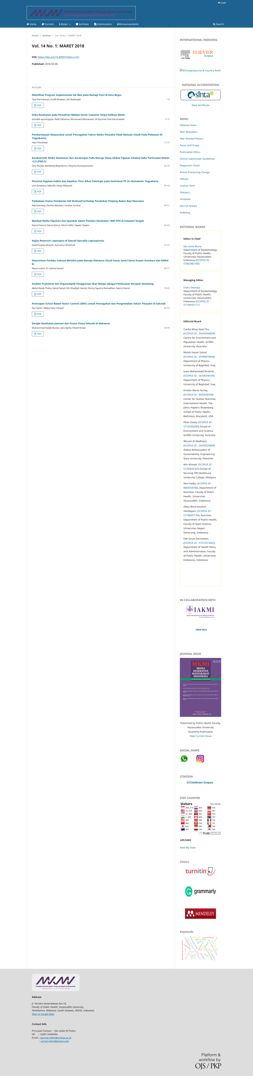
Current (49, 24)
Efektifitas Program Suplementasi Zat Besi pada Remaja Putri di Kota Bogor (77, 95)
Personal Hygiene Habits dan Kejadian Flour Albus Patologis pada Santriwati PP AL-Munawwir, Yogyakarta (95, 181)
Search (219, 24)
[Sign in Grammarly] (200, 897)
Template (185, 199)
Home (32, 24)
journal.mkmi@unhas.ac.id (55, 1037)
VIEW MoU (201, 629)
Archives (83, 24)
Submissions (104, 24)
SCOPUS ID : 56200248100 (199, 375)
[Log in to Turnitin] (200, 875)
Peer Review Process (191, 138)
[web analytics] (185, 840)
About (64, 24)
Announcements (129, 24)
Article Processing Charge (195, 172)
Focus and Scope (189, 145)
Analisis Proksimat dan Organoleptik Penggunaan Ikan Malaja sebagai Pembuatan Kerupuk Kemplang (93, 283)
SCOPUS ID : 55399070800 (199, 356)
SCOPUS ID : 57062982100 (196, 261)
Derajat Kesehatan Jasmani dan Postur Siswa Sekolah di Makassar (71, 323)
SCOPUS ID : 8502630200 (198, 394)
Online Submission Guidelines (197, 158)
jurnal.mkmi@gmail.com (55, 1041)
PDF (39, 105)
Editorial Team (188, 125)
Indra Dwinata (191, 287)
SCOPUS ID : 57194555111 (196, 303)
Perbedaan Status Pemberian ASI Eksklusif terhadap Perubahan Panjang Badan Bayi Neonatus (88, 201)
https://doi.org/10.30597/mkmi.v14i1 (59, 57)
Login (223, 2)
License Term (187, 185)
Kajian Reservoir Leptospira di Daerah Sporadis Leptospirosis (68, 240)
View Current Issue (201, 736)
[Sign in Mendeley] (200, 917)
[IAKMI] (200, 617)
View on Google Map (43, 1014)
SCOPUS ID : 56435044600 (199, 333)
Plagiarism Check (190, 165)
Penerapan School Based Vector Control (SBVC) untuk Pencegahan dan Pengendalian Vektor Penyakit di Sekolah (99, 303)
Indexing (185, 212)
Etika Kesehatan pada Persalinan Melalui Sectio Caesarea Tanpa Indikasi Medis (78, 114)
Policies (184, 179)
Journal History (188, 205)
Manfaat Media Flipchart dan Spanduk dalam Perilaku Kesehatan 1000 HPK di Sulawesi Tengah (88, 220)
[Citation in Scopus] (200, 782)
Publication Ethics (190, 152)
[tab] (200, 826)
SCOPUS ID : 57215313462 (199, 542)
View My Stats (188, 847)
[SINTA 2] (200, 94)
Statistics (185, 192)
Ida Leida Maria (192, 246)
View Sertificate (200, 105)
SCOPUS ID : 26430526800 (199, 445)
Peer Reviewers (188, 131)
